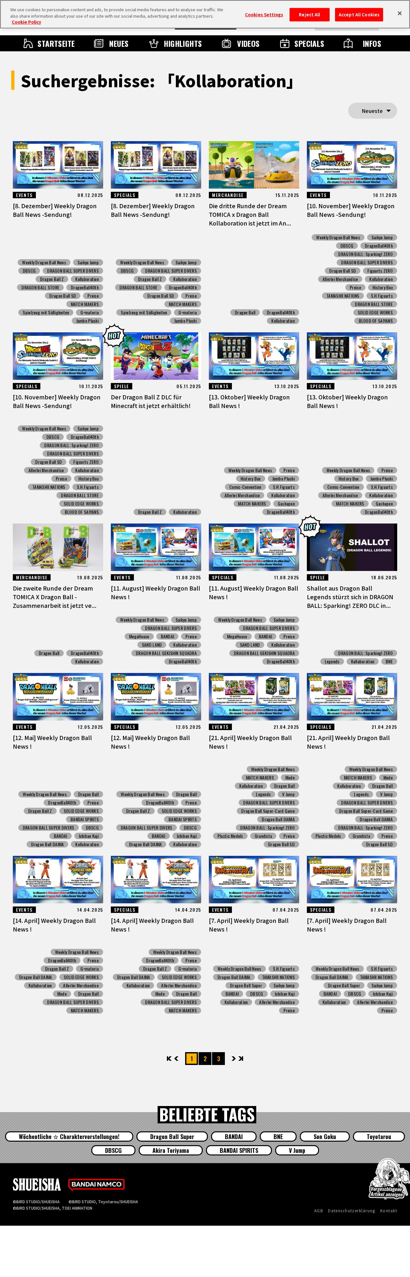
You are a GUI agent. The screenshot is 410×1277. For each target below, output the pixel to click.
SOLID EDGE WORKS (375, 312)
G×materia (89, 312)
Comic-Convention (245, 487)
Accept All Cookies (359, 15)
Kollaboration (87, 279)
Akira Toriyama (170, 1150)
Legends (332, 661)
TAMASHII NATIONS (342, 296)
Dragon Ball (245, 312)
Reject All (309, 15)
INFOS (372, 43)
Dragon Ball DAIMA (47, 844)
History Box (383, 287)
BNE (389, 661)
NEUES (118, 43)
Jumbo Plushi (87, 321)
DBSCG (29, 271)
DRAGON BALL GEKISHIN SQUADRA (166, 653)
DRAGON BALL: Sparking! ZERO (365, 254)
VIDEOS (248, 43)
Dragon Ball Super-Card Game (268, 811)
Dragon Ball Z (52, 279)
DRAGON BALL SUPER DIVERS (73, 271)
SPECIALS (309, 43)
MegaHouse (139, 636)
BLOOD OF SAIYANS (376, 321)
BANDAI (167, 636)
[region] (205, 14)
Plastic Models (230, 836)
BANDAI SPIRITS (84, 819)
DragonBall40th (85, 287)
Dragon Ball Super (246, 985)
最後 (240, 1058)
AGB (318, 1210)
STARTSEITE (56, 43)
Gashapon (286, 503)
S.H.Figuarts (382, 296)
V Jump (288, 794)
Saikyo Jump (88, 262)
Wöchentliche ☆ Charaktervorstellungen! (69, 1136)
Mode (290, 777)
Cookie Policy (26, 22)
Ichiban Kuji (89, 836)
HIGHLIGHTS (183, 43)
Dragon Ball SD (62, 296)
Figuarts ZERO (380, 271)
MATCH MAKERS (85, 304)
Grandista (263, 836)
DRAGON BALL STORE (40, 287)
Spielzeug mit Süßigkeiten (46, 312)
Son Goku (325, 1136)
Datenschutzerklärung (351, 1210)
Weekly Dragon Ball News (44, 262)
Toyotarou (379, 1136)
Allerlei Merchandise (340, 279)
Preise (93, 296)
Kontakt (388, 1210)
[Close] (400, 13)
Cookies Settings (264, 15)
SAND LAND (152, 645)
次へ (234, 1058)
